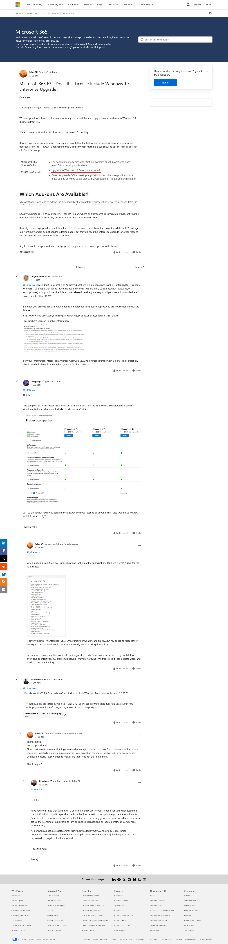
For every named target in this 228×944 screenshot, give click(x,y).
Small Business (119, 930)
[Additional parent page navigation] (43, 13)
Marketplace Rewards (158, 925)
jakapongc (36, 381)
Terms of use (140, 939)
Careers (187, 895)
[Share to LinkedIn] (114, 879)
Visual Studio (155, 930)
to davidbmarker (73, 733)
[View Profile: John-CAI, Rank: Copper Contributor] (23, 74)
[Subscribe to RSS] (139, 879)
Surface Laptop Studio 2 (20, 905)
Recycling (178, 939)
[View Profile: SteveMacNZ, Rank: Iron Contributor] (34, 783)
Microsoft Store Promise (56, 925)
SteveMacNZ (45, 781)
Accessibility (189, 925)
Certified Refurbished (55, 920)
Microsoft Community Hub (26, 13)
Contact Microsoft (100, 939)
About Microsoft (190, 900)
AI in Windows (16, 920)
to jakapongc (71, 543)
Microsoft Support (95, 47)
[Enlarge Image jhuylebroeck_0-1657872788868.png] (54, 338)
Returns (50, 910)
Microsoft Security (121, 900)
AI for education (88, 930)
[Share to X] (124, 879)
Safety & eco (166, 939)
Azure (152, 895)
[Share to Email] (144, 879)
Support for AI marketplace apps (162, 910)
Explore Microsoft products (21, 925)
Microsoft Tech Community (160, 915)
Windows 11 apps (18, 930)
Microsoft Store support (56, 905)
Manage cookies (126, 939)
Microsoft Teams (120, 920)
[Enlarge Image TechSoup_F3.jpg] (78, 182)
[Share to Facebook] (119, 879)
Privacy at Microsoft (191, 910)
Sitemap (86, 939)
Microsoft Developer (157, 900)
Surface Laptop (17, 900)
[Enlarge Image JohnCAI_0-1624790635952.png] (46, 606)
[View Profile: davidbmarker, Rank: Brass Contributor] (26, 681)
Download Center (54, 900)
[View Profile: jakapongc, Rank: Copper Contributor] (26, 383)
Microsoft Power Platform (123, 915)
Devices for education (90, 900)
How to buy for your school (92, 915)
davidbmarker (38, 679)
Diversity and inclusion (192, 920)
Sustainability (189, 930)
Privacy (113, 939)
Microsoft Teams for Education (93, 905)
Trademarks (153, 939)
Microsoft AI (118, 895)
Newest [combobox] (140, 267)
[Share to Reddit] (129, 879)
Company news (190, 905)
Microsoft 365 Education (91, 910)
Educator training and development (95, 920)
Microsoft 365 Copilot (122, 925)
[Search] (188, 5)
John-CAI (33, 72)
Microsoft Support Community (93, 43)
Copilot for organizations (20, 910)
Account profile (53, 895)
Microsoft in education (90, 895)
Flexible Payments (54, 930)
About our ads (190, 939)
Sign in (165, 82)
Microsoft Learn (156, 905)
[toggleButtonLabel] (210, 13)
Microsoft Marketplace (158, 920)
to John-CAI (75, 781)
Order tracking (52, 915)
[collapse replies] (16, 276)
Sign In (207, 4)
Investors (187, 915)
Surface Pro (15, 895)
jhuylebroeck (37, 276)
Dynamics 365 (119, 905)
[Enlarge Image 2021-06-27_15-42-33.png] (82, 458)
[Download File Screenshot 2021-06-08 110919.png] (65, 715)
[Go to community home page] (18, 4)
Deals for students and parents (93, 925)
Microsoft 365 (53, 13)
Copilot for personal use (20, 915)
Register (197, 4)
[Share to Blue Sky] (134, 879)
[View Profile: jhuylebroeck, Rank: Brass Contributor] (26, 278)
